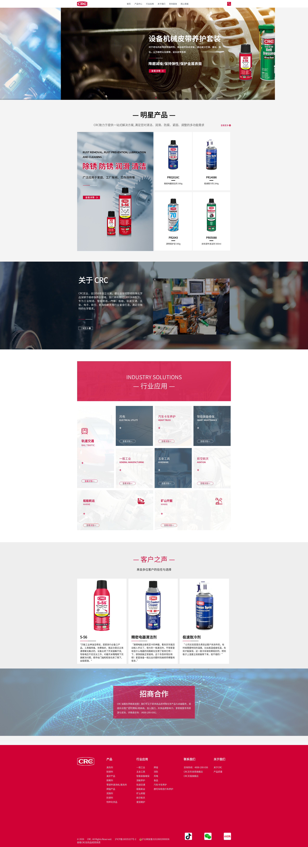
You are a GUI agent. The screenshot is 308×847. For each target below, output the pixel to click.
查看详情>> (90, 481)
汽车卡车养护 (160, 785)
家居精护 (140, 802)
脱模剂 (109, 780)
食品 (156, 780)
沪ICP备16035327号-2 (125, 839)
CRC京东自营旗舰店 (193, 772)
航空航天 (140, 798)
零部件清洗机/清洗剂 (116, 785)
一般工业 (140, 767)
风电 (156, 776)
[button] (148, 97)
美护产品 (110, 776)
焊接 (156, 767)
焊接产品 (110, 789)
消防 (156, 772)
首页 (129, 4)
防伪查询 (173, 4)
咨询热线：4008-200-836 (196, 767)
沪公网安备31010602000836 (155, 839)
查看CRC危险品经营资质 (88, 842)
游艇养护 (140, 780)
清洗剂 (109, 767)
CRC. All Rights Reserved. (99, 839)
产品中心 (138, 4)
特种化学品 (111, 802)
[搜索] (229, 4)
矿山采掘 (140, 793)
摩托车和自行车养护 (163, 789)
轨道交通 (140, 785)
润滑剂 (109, 793)
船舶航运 (140, 789)
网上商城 (184, 4)
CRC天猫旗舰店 (191, 776)
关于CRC (218, 767)
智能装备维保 (142, 776)
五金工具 (140, 772)
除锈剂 (109, 772)
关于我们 (161, 4)
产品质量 (218, 772)
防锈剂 (109, 798)
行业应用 (150, 4)
